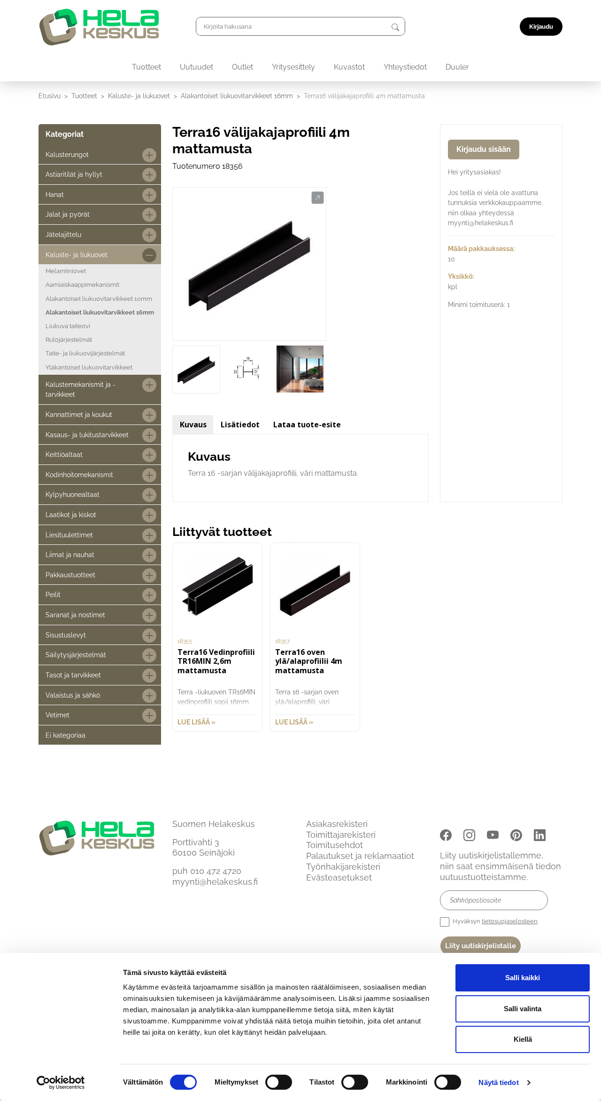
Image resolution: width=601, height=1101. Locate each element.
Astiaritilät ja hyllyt (74, 174)
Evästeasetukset (339, 877)
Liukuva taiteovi (68, 326)
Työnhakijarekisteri (343, 867)
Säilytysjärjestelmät (76, 655)
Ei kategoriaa (65, 735)
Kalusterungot (67, 154)
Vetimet (57, 715)
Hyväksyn (494, 921)
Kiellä (523, 1039)
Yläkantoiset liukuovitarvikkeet (89, 367)
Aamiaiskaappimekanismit (82, 284)
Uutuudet (196, 67)
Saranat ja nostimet (75, 615)
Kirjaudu (541, 26)
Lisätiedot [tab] (240, 424)
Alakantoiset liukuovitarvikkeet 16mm (237, 96)
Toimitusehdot (334, 845)
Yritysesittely (293, 67)
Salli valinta (522, 1009)
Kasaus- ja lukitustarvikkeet (87, 435)
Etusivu (50, 96)
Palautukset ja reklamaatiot (360, 856)
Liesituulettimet (69, 535)
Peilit (53, 594)
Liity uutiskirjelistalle (480, 946)
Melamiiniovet (66, 271)
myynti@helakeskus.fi (215, 882)
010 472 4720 (215, 871)
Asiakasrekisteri (337, 824)
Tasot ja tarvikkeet (73, 675)
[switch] (278, 1082)
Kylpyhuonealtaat (73, 494)
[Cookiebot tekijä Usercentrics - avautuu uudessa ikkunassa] (61, 1083)
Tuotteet (146, 67)
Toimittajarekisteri (341, 835)
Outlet (242, 67)
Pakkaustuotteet (70, 575)
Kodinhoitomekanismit (79, 475)
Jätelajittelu (63, 234)
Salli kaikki (522, 978)
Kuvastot (349, 67)
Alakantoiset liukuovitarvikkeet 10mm (99, 298)
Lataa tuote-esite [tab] (307, 424)
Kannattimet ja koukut (79, 414)
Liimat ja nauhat (70, 554)
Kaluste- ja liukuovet (139, 96)
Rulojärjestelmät (69, 339)
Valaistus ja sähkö (73, 695)
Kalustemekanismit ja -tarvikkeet (81, 389)
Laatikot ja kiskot (71, 515)
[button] (318, 198)
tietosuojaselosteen (510, 921)
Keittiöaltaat (64, 454)
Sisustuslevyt (66, 635)
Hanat (55, 194)
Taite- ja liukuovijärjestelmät (85, 353)
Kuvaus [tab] (193, 424)
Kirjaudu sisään (483, 149)
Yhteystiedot (405, 67)
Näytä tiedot (498, 1082)
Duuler (457, 67)
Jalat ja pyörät (68, 214)
